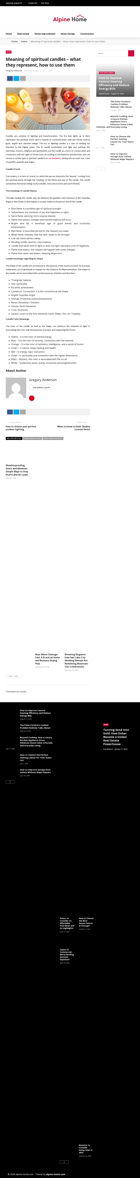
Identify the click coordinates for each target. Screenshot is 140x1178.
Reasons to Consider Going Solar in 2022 (85, 1149)
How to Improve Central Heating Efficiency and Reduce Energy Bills (35, 713)
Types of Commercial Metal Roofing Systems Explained (67, 954)
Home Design (68, 34)
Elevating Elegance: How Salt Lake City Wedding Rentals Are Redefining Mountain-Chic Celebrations (77, 660)
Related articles (14, 438)
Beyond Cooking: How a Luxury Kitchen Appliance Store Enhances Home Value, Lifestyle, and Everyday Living (114, 121)
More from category (53, 438)
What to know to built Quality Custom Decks (73, 428)
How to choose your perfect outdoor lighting (21, 428)
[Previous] (98, 168)
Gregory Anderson (14, 70)
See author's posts (41, 387)
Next (17, 676)
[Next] (103, 168)
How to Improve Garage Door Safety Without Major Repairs (122, 156)
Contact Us (32, 3)
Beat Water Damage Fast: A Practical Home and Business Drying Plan (47, 659)
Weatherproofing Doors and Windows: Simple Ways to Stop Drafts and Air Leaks (17, 470)
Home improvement (45, 34)
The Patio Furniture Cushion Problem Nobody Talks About (121, 104)
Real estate (23, 34)
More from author (32, 438)
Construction (87, 34)
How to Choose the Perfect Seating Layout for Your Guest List (122, 140)
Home (9, 34)
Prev (10, 676)
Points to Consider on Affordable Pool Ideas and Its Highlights (67, 923)
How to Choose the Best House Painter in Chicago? (86, 922)
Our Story (45, 3)
